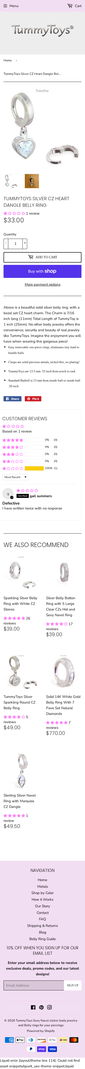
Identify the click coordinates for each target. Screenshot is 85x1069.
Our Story (42, 906)
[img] (27, 490)
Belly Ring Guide (42, 939)
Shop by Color (42, 893)
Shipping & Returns (42, 925)
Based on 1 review (17, 431)
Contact (43, 912)
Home (8, 60)
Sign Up (72, 985)
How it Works (42, 899)
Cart (77, 6)
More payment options (42, 284)
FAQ (42, 919)
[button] (15, 213)
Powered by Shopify (41, 1031)
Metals (42, 886)
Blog (42, 932)
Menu (13, 6)
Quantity (10, 234)
